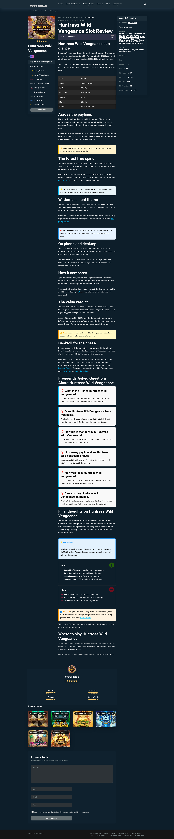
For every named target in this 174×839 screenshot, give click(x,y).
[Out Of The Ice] (106, 719)
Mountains (123, 51)
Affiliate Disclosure (101, 835)
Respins (126, 38)
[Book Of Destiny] (38, 719)
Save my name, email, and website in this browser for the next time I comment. (61, 812)
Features (51, 697)
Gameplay (93, 690)
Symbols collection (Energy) (129, 43)
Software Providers (123, 833)
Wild (141, 43)
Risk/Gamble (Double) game (129, 39)
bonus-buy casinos (65, 180)
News (91, 835)
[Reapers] (38, 738)
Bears (121, 50)
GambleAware (128, 835)
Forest (132, 50)
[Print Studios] (32, 56)
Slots (108, 4)
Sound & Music (93, 697)
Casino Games (88, 4)
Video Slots (128, 27)
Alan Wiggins (89, 18)
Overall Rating (72, 677)
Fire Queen (80, 292)
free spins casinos (88, 646)
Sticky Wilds (135, 42)
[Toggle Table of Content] (111, 37)
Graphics (51, 690)
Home (60, 4)
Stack (128, 42)
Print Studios (33, 713)
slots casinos (67, 371)
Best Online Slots (37, 11)
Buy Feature (123, 34)
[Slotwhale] (38, 5)
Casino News (117, 4)
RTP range (134, 40)
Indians (141, 50)
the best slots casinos (73, 649)
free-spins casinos (81, 371)
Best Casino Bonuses (109, 833)
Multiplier (130, 35)
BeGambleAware (64, 368)
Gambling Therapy (140, 835)
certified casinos (85, 618)
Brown (126, 50)
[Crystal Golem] (60, 719)
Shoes (130, 51)
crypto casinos (101, 646)
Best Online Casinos (73, 4)
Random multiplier (132, 37)
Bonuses (100, 4)
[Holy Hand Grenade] (60, 738)
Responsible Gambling (115, 835)
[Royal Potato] (83, 719)
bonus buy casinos (74, 646)
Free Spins (133, 34)
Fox (136, 50)
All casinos (42, 110)
